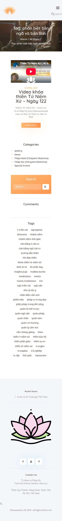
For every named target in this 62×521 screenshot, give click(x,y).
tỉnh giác (27, 355)
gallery (18, 151)
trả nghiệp (36, 351)
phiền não (18, 300)
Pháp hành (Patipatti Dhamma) (32, 158)
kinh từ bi (22, 267)
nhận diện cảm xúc (30, 295)
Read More (31, 125)
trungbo (40, 346)
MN (41, 281)
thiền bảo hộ (39, 337)
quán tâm (37, 318)
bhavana (22, 234)
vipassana (40, 355)
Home (23, 39)
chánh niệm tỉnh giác (30, 239)
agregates (36, 230)
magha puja (20, 272)
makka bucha (37, 272)
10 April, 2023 (31, 88)
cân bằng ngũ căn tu (30, 248)
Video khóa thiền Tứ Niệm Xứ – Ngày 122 (31, 97)
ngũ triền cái (24, 286)
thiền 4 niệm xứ (21, 337)
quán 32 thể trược (29, 309)
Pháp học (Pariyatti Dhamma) (31, 162)
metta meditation (26, 281)
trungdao (22, 351)
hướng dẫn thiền (30, 253)
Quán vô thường (29, 323)
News (17, 154)
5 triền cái (22, 230)
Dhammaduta (17, 510)
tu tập (16, 355)
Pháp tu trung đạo (36, 300)
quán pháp (38, 313)
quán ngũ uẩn (22, 313)
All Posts (34, 39)
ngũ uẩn (38, 286)
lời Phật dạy (36, 267)
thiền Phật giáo (22, 341)
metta (37, 276)
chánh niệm (36, 234)
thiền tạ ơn (39, 341)
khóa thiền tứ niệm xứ (30, 262)
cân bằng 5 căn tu (29, 244)
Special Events (22, 166)
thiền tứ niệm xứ (24, 346)
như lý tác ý (30, 290)
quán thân (22, 318)
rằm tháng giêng (25, 332)
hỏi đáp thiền (30, 258)
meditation (25, 276)
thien (40, 332)
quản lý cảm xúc (29, 327)
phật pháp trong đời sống (30, 304)
